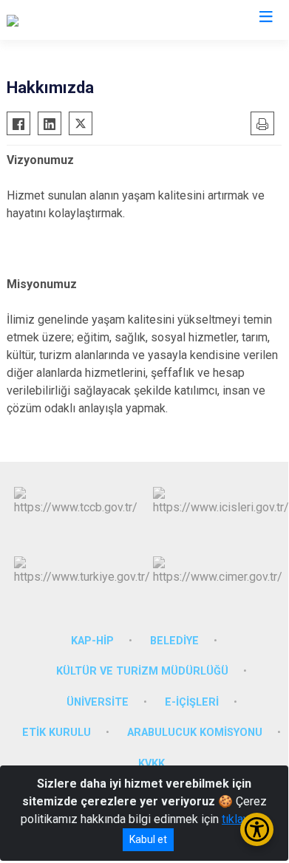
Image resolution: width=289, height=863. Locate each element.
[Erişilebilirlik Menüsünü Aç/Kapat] (256, 829)
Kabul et (148, 839)
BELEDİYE (174, 641)
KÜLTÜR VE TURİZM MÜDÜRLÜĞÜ (142, 671)
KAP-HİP (92, 641)
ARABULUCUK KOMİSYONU (194, 732)
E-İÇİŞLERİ (192, 702)
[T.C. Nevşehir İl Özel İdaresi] (77, 20)
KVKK (151, 763)
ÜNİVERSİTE (98, 702)
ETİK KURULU (56, 732)
